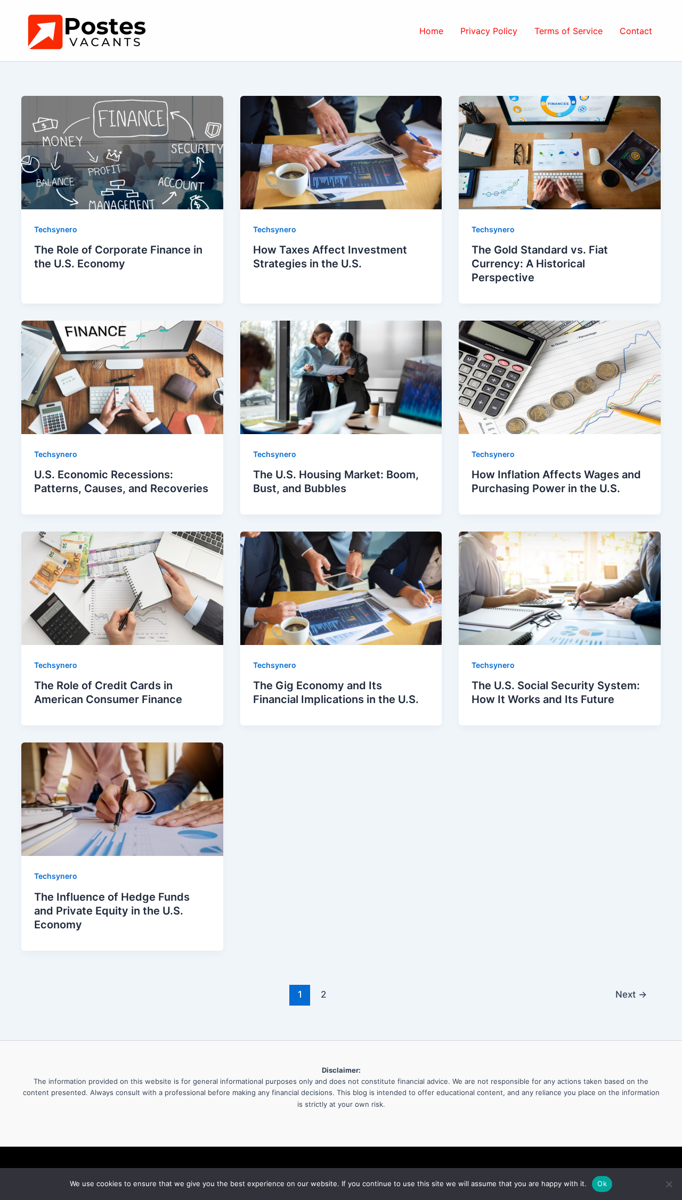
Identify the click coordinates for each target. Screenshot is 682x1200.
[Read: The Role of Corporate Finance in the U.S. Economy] (122, 151)
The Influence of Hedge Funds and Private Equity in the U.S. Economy (112, 911)
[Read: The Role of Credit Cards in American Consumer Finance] (122, 587)
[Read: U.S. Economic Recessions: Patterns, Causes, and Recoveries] (122, 376)
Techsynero (55, 229)
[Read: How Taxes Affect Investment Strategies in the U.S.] (341, 151)
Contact (636, 31)
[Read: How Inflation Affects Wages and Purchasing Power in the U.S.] (560, 376)
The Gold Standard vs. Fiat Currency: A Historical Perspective (540, 263)
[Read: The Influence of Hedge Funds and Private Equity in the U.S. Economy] (122, 798)
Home (431, 31)
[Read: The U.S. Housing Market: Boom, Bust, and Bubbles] (341, 376)
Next (631, 994)
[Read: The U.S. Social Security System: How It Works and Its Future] (560, 587)
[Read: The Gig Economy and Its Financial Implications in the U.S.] (341, 587)
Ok (602, 1183)
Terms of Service (568, 31)
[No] (668, 1184)
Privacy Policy (488, 31)
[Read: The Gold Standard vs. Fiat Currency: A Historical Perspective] (560, 151)
